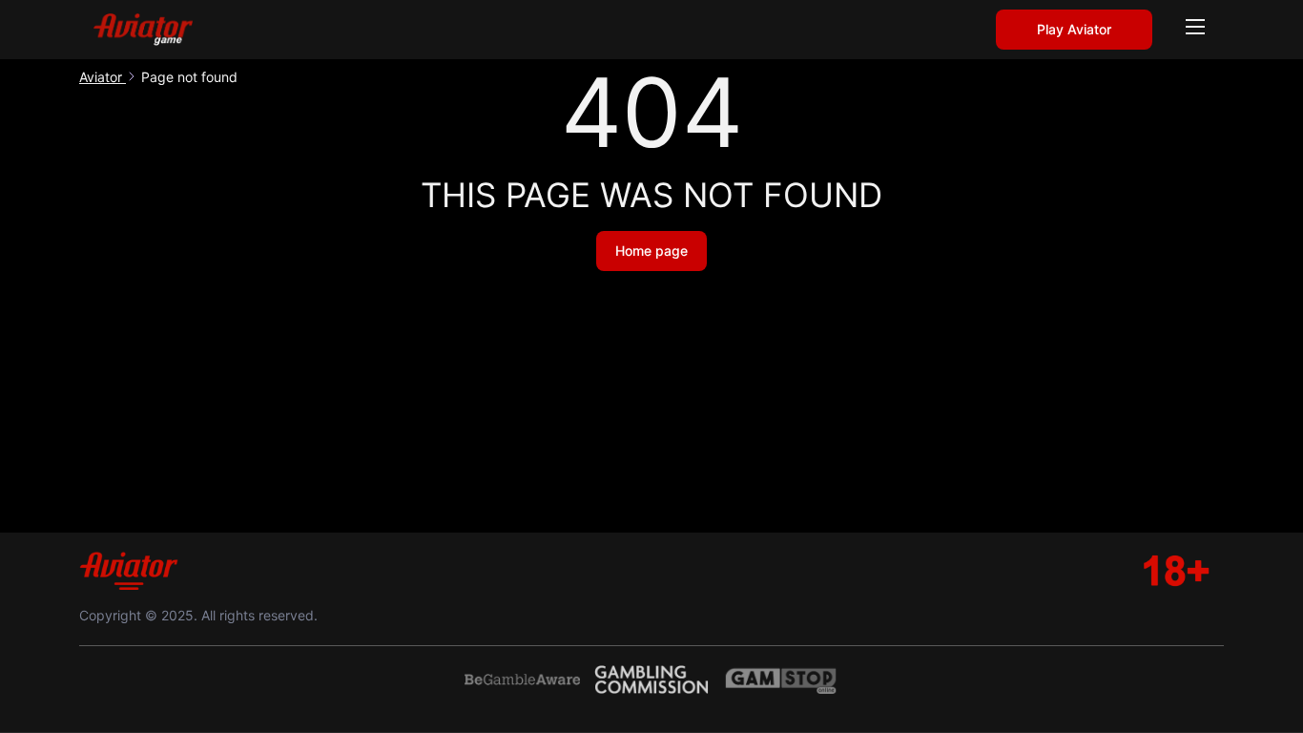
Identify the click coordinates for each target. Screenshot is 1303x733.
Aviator (102, 77)
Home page (651, 250)
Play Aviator (1074, 29)
